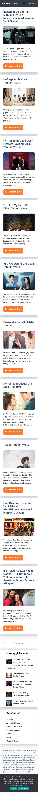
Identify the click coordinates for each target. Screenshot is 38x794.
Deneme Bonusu (29, 760)
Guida (8, 737)
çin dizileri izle (18, 750)
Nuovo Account (9, 3)
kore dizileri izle (7, 750)
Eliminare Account (13, 730)
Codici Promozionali (14, 727)
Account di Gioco (13, 723)
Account (9, 719)
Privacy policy (23, 788)
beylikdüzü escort (17, 753)
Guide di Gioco (12, 741)
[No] (35, 783)
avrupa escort (18, 760)
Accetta (13, 788)
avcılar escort (6, 755)
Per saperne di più (13, 66)
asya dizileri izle (29, 750)
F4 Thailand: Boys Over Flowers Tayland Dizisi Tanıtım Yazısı (18, 144)
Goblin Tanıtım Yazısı (16, 444)
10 (12, 643)
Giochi (8, 734)
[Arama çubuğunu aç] (24, 3)
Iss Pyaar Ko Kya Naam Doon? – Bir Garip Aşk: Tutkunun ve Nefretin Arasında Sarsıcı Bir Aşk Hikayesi (18, 577)
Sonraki (19, 643)
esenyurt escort (29, 753)
